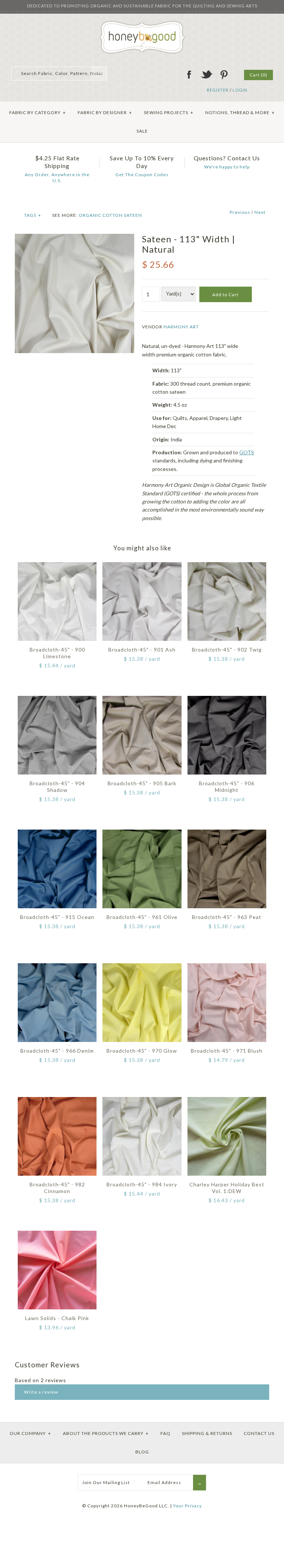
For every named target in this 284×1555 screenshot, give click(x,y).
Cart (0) (258, 75)
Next (260, 212)
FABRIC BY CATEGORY (37, 112)
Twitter (206, 74)
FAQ (165, 1433)
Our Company (30, 1433)
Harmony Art (181, 326)
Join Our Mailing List (106, 1482)
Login (240, 90)
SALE (142, 131)
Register (218, 90)
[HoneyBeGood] (142, 23)
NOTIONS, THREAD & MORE (240, 112)
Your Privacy (187, 1505)
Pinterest (224, 74)
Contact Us (259, 1433)
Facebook (189, 74)
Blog (142, 1452)
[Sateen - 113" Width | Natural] (74, 238)
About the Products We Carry (106, 1433)
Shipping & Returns (207, 1433)
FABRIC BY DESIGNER (105, 112)
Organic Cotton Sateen (110, 215)
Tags (32, 215)
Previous (240, 212)
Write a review (41, 1392)
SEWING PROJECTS (168, 112)
